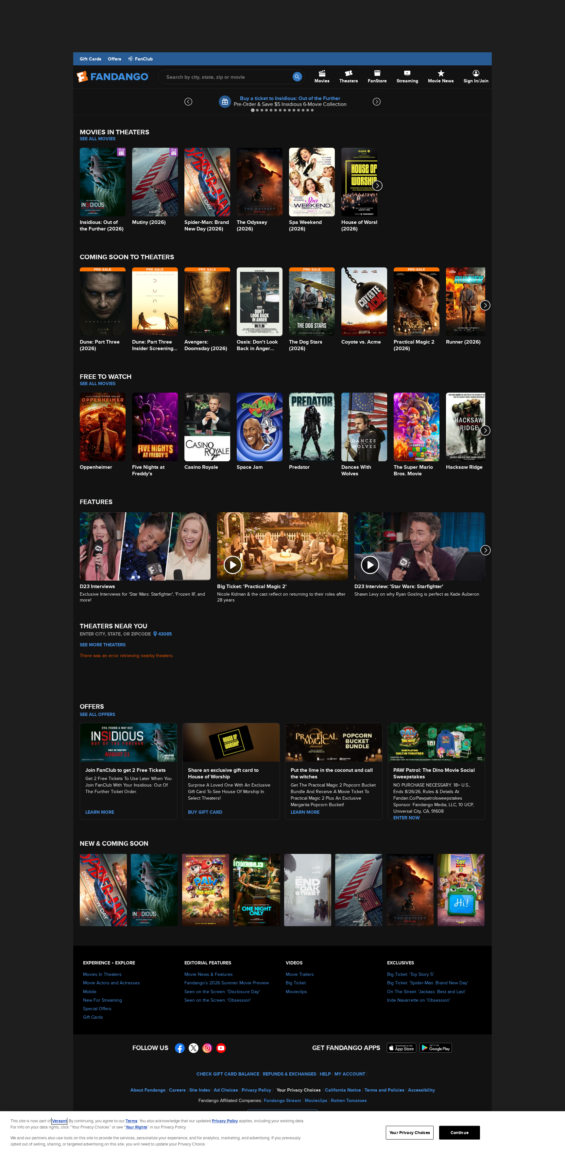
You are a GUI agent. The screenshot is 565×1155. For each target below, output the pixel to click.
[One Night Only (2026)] (257, 890)
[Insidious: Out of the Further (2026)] (155, 890)
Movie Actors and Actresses (111, 982)
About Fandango (147, 1090)
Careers (177, 1090)
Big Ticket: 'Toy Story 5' (410, 974)
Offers (114, 58)
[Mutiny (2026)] (359, 890)
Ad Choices (226, 1090)
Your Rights (136, 1127)
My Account (349, 1074)
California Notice (343, 1090)
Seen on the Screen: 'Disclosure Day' (222, 991)
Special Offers (97, 1008)
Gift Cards (90, 58)
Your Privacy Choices (299, 1090)
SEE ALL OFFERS (97, 714)
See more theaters (103, 644)
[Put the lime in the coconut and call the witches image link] (333, 741)
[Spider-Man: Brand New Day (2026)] (104, 890)
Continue (460, 1133)
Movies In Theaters (102, 974)
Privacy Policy (256, 1090)
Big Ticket (296, 982)
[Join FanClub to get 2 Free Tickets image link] (128, 741)
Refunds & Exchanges (289, 1074)
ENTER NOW (406, 817)
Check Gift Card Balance (228, 1074)
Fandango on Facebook (180, 1048)
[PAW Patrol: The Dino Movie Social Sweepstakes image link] (436, 741)
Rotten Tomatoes (349, 1100)
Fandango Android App (435, 1048)
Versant (59, 1121)
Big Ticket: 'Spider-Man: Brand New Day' (427, 982)
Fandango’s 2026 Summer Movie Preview (226, 982)
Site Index (199, 1090)
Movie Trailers (300, 974)
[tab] (252, 110)
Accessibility (421, 1090)
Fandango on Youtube (221, 1048)
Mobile (89, 991)
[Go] (297, 76)
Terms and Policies (384, 1090)
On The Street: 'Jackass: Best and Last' (426, 991)
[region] (282, 1133)
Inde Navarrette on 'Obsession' (418, 1000)
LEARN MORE (305, 812)
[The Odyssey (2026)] (410, 890)
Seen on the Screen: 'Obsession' (217, 1000)
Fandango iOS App (401, 1048)
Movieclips (296, 991)
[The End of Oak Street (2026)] (308, 890)
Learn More (99, 812)
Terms (131, 1121)
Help (325, 1074)
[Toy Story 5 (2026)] (461, 890)
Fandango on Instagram (207, 1048)
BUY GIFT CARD (205, 812)
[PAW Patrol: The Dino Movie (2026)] (206, 890)
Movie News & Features (208, 974)
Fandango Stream (282, 1100)
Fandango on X (193, 1048)
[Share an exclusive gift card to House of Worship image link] (231, 741)
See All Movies (97, 138)
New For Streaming (102, 1000)
